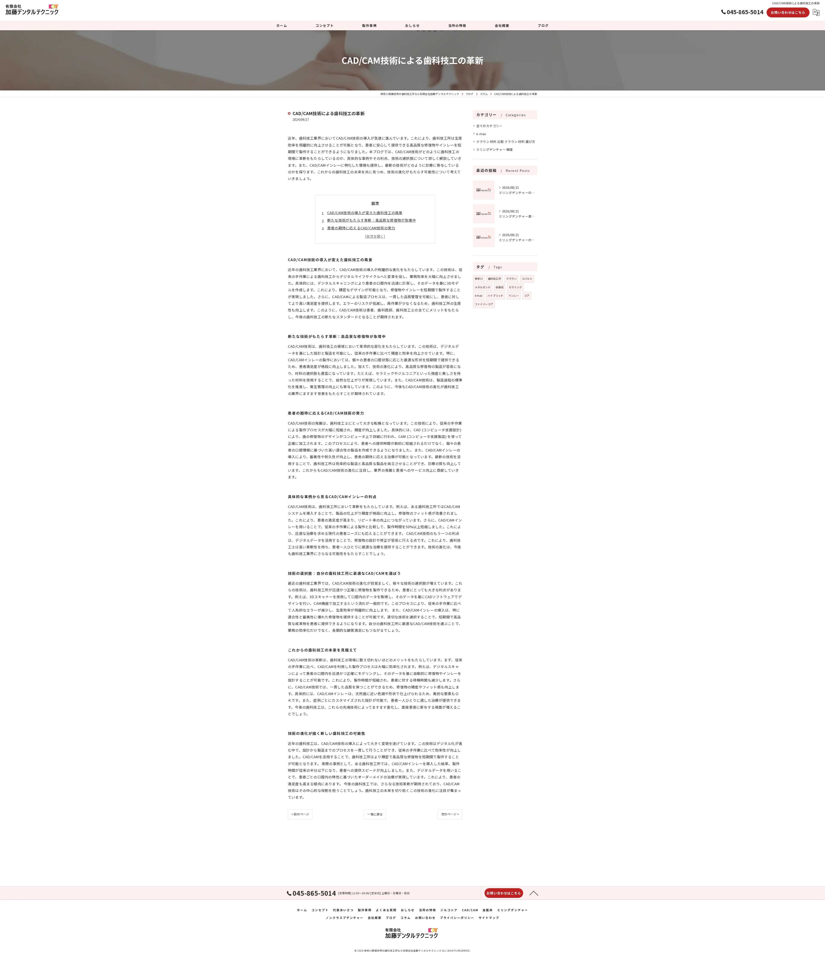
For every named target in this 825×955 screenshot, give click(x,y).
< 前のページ (300, 814)
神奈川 (479, 278)
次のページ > (450, 814)
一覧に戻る (375, 814)
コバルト (527, 278)
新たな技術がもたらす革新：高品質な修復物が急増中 (371, 220)
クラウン (511, 278)
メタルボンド (482, 287)
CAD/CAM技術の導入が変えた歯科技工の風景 (365, 212)
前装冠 (500, 287)
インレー (514, 295)
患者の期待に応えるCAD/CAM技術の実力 (361, 227)
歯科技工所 (494, 278)
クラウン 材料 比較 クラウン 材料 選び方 (505, 141)
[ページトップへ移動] (534, 893)
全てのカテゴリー (489, 126)
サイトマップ (489, 917)
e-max (481, 133)
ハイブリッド (495, 295)
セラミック (515, 287)
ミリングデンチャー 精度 (494, 149)
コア (526, 295)
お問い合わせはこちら (788, 12)
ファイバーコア (484, 304)
